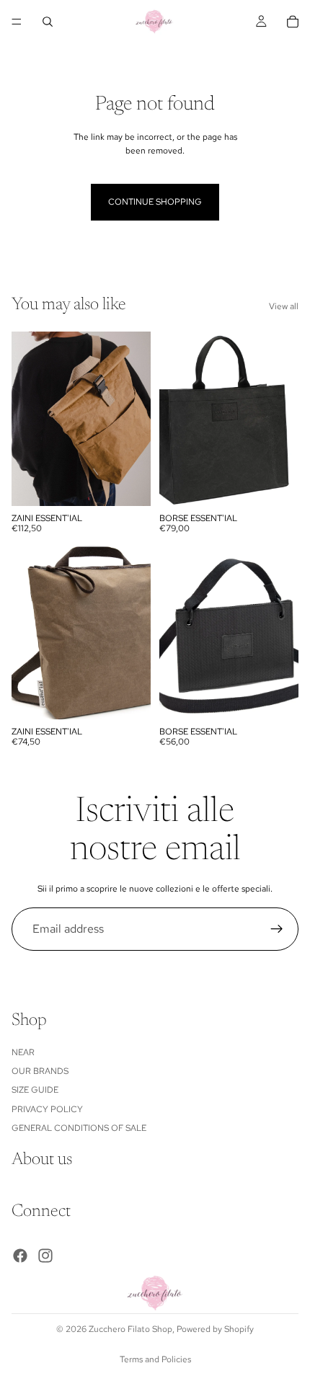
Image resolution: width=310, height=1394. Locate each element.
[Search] (47, 21)
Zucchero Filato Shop (130, 1329)
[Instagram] (45, 1255)
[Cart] (293, 21)
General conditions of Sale (79, 1128)
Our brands (40, 1071)
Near (23, 1051)
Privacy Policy (47, 1109)
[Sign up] (277, 929)
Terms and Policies (155, 1359)
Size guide (35, 1090)
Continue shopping (155, 202)
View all (283, 306)
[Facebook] (20, 1255)
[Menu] (16, 21)
